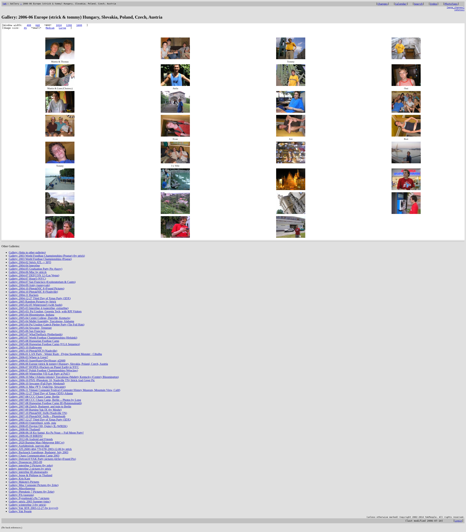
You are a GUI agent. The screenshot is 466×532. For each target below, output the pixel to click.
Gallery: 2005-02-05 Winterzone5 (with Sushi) (35, 304)
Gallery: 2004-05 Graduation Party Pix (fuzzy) (35, 268)
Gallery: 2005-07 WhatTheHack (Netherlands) (35, 334)
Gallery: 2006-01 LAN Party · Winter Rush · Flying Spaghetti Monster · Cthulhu (55, 354)
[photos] (459, 10)
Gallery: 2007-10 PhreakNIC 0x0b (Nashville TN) (38, 413)
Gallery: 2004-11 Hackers (23, 295)
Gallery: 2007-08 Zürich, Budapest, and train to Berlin (40, 406)
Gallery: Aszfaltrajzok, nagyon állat (29, 445)
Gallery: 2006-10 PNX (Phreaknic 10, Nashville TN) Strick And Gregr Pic (52, 380)
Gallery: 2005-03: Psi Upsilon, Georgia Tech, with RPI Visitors (45, 311)
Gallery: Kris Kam (19, 478)
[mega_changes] (456, 7)
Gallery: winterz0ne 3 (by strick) (27, 504)
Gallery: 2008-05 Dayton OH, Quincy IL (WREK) (38, 426)
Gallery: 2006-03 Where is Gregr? (28, 357)
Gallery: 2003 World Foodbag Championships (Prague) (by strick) (47, 255)
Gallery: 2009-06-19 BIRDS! (26, 436)
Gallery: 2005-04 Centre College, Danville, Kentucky (39, 318)
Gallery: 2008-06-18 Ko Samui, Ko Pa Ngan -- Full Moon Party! (46, 432)
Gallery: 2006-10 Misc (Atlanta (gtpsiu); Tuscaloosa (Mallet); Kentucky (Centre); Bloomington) (64, 377)
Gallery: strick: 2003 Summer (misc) (29, 501)
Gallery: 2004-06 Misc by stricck (28, 272)
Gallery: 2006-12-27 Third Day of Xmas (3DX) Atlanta (41, 393)
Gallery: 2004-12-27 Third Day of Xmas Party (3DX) (40, 298)
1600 (79, 25)
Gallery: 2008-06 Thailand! (24, 429)
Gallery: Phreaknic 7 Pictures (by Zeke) (31, 491)
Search (418, 4)
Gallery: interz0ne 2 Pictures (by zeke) (31, 465)
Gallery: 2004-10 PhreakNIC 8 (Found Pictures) (36, 288)
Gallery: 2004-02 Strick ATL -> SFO (30, 262)
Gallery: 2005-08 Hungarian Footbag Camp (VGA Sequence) (44, 344)
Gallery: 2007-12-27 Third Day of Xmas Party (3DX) (40, 419)
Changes (383, 4)
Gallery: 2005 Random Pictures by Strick (32, 301)
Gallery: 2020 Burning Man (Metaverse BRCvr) (36, 442)
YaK (4, 4)
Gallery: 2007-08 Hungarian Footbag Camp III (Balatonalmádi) (45, 403)
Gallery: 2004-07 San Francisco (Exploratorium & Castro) (42, 281)
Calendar (401, 4)
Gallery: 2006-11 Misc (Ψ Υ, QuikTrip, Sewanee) (37, 386)
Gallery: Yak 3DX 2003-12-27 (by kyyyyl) (33, 508)
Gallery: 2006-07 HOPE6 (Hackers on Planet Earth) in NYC (44, 367)
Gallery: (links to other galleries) (27, 252)
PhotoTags (451, 4)
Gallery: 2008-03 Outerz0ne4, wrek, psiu (32, 422)
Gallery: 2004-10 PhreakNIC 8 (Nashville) (33, 291)
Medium (50, 28)
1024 (59, 25)
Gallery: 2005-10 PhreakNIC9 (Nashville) (33, 350)
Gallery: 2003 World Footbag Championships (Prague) (40, 259)
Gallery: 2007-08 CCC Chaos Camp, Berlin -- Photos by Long (45, 399)
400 (29, 25)
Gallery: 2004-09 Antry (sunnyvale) (29, 285)
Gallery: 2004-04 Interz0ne (24, 265)
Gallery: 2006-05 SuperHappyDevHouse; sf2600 (37, 360)
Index (433, 4)
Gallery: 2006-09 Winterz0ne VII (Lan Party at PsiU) (39, 373)
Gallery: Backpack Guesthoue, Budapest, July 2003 (38, 452)
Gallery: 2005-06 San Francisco (27, 331)
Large (62, 28)
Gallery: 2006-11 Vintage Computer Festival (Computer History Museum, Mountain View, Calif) (64, 390)
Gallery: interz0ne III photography (28, 472)
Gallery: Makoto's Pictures (24, 481)
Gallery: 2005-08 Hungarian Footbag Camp (34, 340)
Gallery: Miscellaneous (22, 488)
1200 (69, 25)
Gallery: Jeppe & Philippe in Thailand (30, 475)
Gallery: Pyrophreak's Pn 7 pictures (29, 498)
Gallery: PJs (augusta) (21, 494)
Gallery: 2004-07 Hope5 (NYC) (27, 278)
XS (25, 28)
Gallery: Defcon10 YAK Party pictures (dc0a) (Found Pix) (42, 458)
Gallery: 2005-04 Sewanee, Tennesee (30, 327)
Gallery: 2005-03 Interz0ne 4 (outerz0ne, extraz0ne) (38, 308)
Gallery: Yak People (20, 511)
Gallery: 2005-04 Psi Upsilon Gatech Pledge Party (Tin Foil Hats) (46, 324)
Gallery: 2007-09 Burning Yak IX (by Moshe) (35, 409)
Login (458, 520)
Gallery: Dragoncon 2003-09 (25, 462)
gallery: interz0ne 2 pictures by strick (30, 468)
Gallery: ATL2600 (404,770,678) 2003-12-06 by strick (40, 449)
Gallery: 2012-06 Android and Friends (31, 439)
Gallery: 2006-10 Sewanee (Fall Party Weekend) (37, 383)
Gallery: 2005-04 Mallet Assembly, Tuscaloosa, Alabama (41, 321)
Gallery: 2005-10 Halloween (25, 347)
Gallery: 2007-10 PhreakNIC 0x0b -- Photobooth (37, 416)
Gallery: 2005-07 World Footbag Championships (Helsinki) (43, 337)
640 (37, 25)
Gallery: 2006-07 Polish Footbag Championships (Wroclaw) (43, 370)
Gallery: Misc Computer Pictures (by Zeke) (33, 485)
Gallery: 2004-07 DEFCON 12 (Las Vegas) (34, 275)
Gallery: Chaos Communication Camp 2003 (34, 455)
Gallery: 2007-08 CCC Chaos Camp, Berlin (34, 396)
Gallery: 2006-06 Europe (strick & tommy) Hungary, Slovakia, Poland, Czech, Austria (58, 363)
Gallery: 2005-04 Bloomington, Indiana (31, 314)
